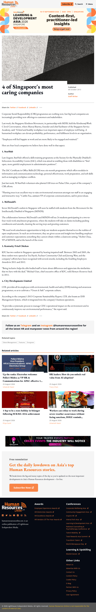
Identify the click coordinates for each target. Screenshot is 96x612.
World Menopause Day (75, 544)
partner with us (72, 587)
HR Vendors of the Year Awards (47, 519)
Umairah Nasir (8, 387)
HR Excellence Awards (43, 516)
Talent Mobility (73, 533)
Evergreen (30, 342)
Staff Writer (73, 96)
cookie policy (71, 579)
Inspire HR (71, 516)
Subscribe (67, 4)
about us (69, 564)
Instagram (47, 325)
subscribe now (25, 488)
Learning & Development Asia (78, 523)
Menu (90, 4)
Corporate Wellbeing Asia (76, 508)
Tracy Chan (53, 387)
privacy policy (71, 591)
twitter (13, 107)
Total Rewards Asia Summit (77, 536)
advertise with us (73, 568)
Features (22, 342)
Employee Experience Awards (46, 508)
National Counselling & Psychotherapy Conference (77, 527)
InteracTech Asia (73, 519)
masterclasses (73, 554)
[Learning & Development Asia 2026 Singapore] (48, 20)
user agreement (72, 595)
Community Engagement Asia (78, 512)
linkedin (32, 107)
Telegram (25, 325)
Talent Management (10, 342)
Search (80, 4)
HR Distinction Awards (43, 512)
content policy (71, 576)
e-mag (68, 583)
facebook (22, 107)
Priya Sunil (7, 423)
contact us (70, 572)
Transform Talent (74, 540)
